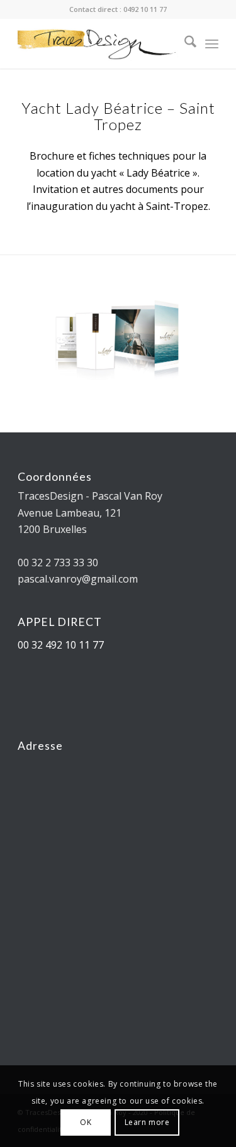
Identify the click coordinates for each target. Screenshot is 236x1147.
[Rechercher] (184, 43)
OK (85, 1122)
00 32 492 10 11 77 (61, 645)
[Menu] (211, 43)
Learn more (147, 1122)
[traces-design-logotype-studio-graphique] (98, 43)
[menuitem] (184, 43)
